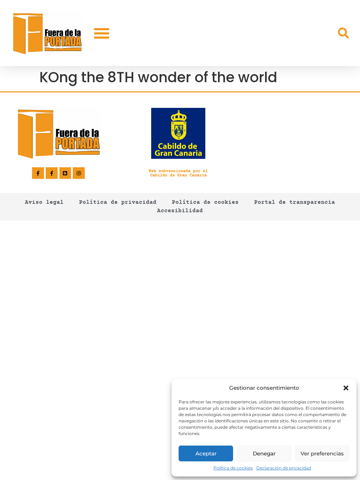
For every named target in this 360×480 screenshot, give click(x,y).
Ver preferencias (322, 453)
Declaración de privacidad (283, 468)
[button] (345, 387)
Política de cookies (233, 468)
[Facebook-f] (38, 173)
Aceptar (206, 453)
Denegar (264, 453)
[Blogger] (65, 173)
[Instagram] (79, 173)
